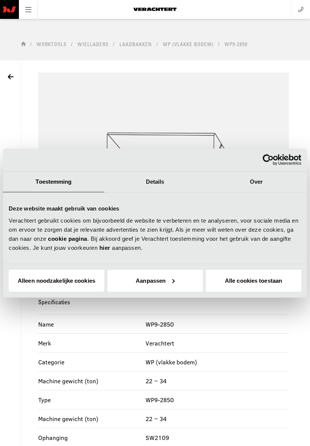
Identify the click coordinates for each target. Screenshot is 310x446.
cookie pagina (67, 238)
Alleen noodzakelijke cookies (56, 280)
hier (104, 247)
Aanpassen (151, 280)
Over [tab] (256, 181)
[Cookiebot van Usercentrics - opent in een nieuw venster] (268, 160)
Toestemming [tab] (53, 181)
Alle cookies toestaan (253, 280)
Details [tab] (155, 181)
